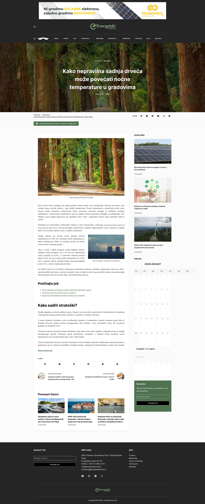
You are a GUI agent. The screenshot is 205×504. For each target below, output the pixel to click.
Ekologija (99, 38)
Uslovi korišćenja (136, 461)
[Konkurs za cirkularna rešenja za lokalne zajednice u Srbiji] (152, 190)
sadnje (69, 312)
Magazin (158, 38)
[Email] (117, 364)
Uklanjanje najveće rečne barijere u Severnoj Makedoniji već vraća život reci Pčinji (50, 419)
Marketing (133, 458)
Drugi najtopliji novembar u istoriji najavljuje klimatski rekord (66, 290)
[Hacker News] (158, 116)
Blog (148, 38)
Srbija (56, 38)
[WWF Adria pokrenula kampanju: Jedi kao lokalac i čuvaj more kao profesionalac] (81, 405)
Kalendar (132, 467)
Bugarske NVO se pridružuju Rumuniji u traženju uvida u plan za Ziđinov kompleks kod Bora (111, 419)
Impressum (133, 464)
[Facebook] (141, 116)
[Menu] (35, 27)
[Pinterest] (74, 364)
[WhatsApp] (169, 116)
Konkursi (138, 38)
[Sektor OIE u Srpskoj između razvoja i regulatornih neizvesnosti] (152, 229)
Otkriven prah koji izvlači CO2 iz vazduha (59, 293)
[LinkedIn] (153, 116)
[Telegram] (164, 116)
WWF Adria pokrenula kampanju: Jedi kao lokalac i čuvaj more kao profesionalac (80, 419)
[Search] (34, 38)
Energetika (85, 38)
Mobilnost (126, 38)
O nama (132, 455)
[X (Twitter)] (147, 116)
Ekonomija (112, 38)
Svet (75, 38)
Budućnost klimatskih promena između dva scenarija (63, 295)
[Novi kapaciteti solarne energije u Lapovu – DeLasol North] (152, 151)
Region (66, 38)
